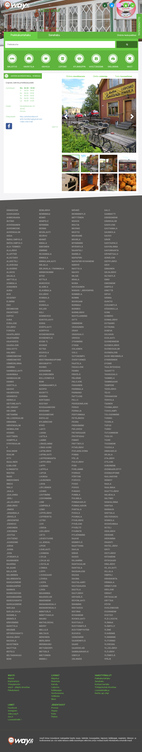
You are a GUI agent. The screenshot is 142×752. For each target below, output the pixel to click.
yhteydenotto (139, 26)
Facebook (12, 708)
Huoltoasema (57, 693)
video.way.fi (13, 714)
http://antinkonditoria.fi (29, 117)
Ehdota (75, 76)
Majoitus (55, 678)
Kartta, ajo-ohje (102, 693)
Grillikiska (55, 696)
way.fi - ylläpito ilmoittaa (19, 687)
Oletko (100, 76)
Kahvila (54, 684)
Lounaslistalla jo (102, 690)
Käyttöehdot (13, 681)
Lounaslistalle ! (14, 719)
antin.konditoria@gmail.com (31, 119)
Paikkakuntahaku (102, 678)
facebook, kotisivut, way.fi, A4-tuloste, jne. (49, 28)
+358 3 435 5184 (26, 122)
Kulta (53, 714)
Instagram (12, 710)
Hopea (54, 710)
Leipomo (55, 687)
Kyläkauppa (56, 690)
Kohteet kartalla (102, 684)
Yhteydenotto (14, 684)
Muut (53, 699)
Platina (54, 716)
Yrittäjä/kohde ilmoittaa (105, 687)
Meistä (11, 678)
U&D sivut (50, 10)
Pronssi (54, 708)
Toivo (123, 76)
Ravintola (55, 681)
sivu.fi (10, 716)
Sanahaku (99, 681)
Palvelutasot (13, 690)
